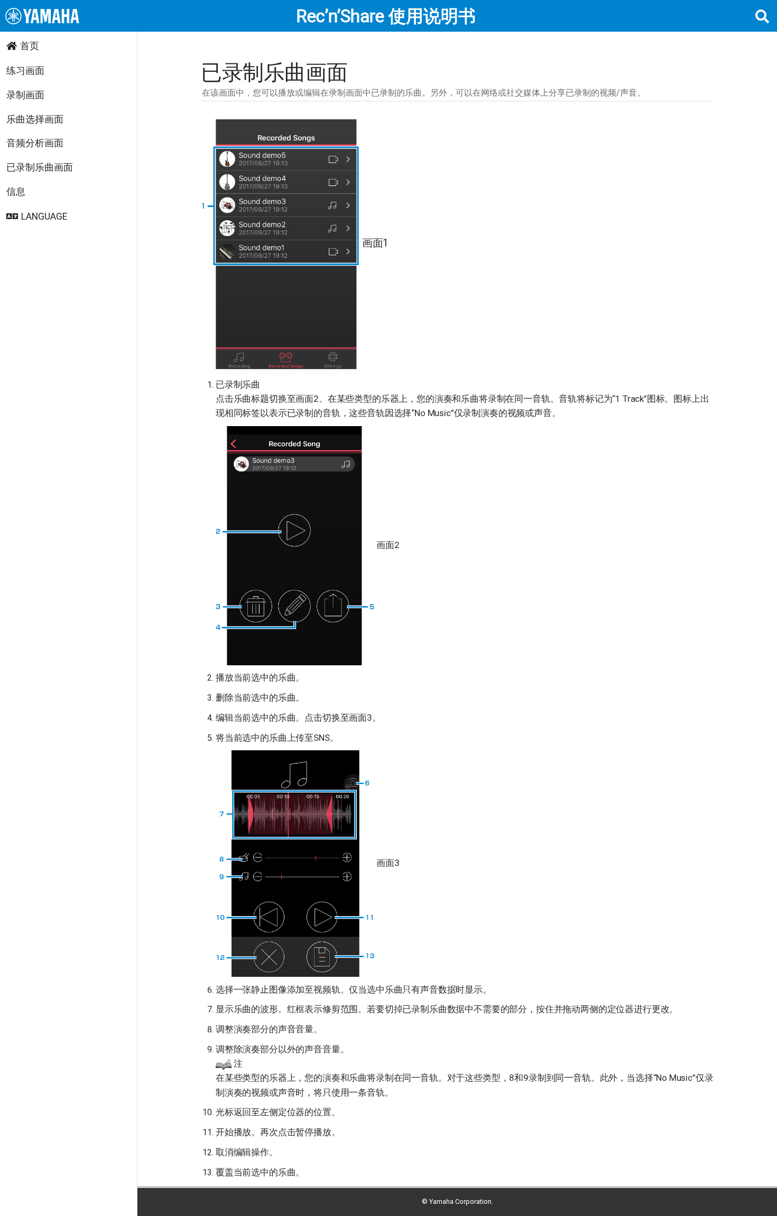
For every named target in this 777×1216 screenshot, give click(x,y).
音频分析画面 (34, 143)
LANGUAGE (44, 216)
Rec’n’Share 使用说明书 (386, 16)
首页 (29, 46)
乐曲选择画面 (34, 119)
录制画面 (25, 95)
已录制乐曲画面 (39, 167)
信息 (15, 191)
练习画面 (25, 70)
